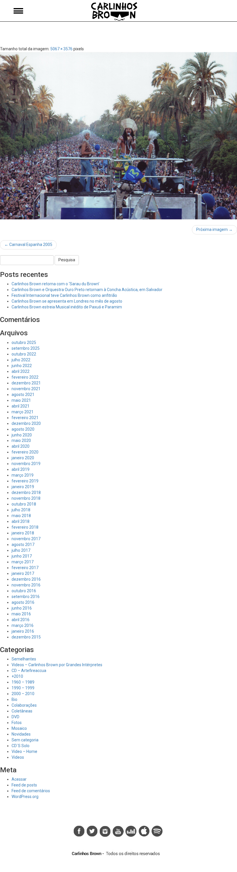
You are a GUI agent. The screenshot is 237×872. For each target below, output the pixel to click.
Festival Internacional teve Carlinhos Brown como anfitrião (64, 295)
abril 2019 (20, 469)
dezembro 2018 (26, 492)
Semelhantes (24, 659)
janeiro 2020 (23, 458)
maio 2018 (21, 515)
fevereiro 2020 (25, 452)
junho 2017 (22, 556)
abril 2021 (20, 406)
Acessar (19, 779)
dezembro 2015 (26, 637)
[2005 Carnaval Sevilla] (118, 135)
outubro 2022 (24, 354)
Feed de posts (24, 785)
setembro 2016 (26, 596)
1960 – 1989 (23, 682)
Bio (14, 699)
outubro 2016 (24, 590)
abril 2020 (20, 446)
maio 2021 (21, 400)
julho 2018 (21, 510)
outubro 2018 (24, 504)
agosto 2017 (23, 544)
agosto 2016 (23, 602)
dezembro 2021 (26, 383)
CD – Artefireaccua (29, 670)
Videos (18, 757)
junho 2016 (22, 608)
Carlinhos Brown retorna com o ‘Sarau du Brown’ (55, 284)
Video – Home (24, 751)
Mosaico (19, 728)
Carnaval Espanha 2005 (28, 244)
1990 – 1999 (23, 688)
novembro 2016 (26, 585)
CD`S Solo (20, 745)
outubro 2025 (24, 342)
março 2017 (23, 562)
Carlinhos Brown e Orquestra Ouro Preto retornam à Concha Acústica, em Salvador (87, 289)
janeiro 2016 (23, 631)
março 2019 (23, 475)
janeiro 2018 (23, 533)
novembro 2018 (26, 498)
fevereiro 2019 (25, 481)
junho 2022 (22, 365)
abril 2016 (20, 619)
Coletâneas (22, 711)
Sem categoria (25, 740)
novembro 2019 (26, 463)
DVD (15, 716)
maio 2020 (21, 440)
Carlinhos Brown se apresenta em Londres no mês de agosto (67, 301)
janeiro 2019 (23, 486)
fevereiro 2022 (25, 377)
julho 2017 (21, 550)
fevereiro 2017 (25, 567)
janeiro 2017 (23, 573)
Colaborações (24, 705)
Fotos (17, 722)
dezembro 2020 (26, 423)
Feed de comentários (31, 790)
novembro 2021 (26, 388)
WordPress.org (25, 796)
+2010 (17, 676)
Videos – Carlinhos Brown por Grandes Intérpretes (57, 664)
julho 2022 (21, 360)
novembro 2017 (26, 538)
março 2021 (23, 412)
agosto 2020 (23, 429)
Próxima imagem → (214, 229)
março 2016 (23, 625)
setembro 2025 (26, 348)
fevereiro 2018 (25, 527)
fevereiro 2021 (25, 417)
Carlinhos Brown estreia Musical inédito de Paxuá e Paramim (67, 307)
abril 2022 (20, 371)
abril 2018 (20, 521)
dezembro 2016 (26, 579)
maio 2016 (21, 614)
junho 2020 (22, 435)
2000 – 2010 (23, 693)
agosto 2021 (23, 394)
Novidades (21, 734)
